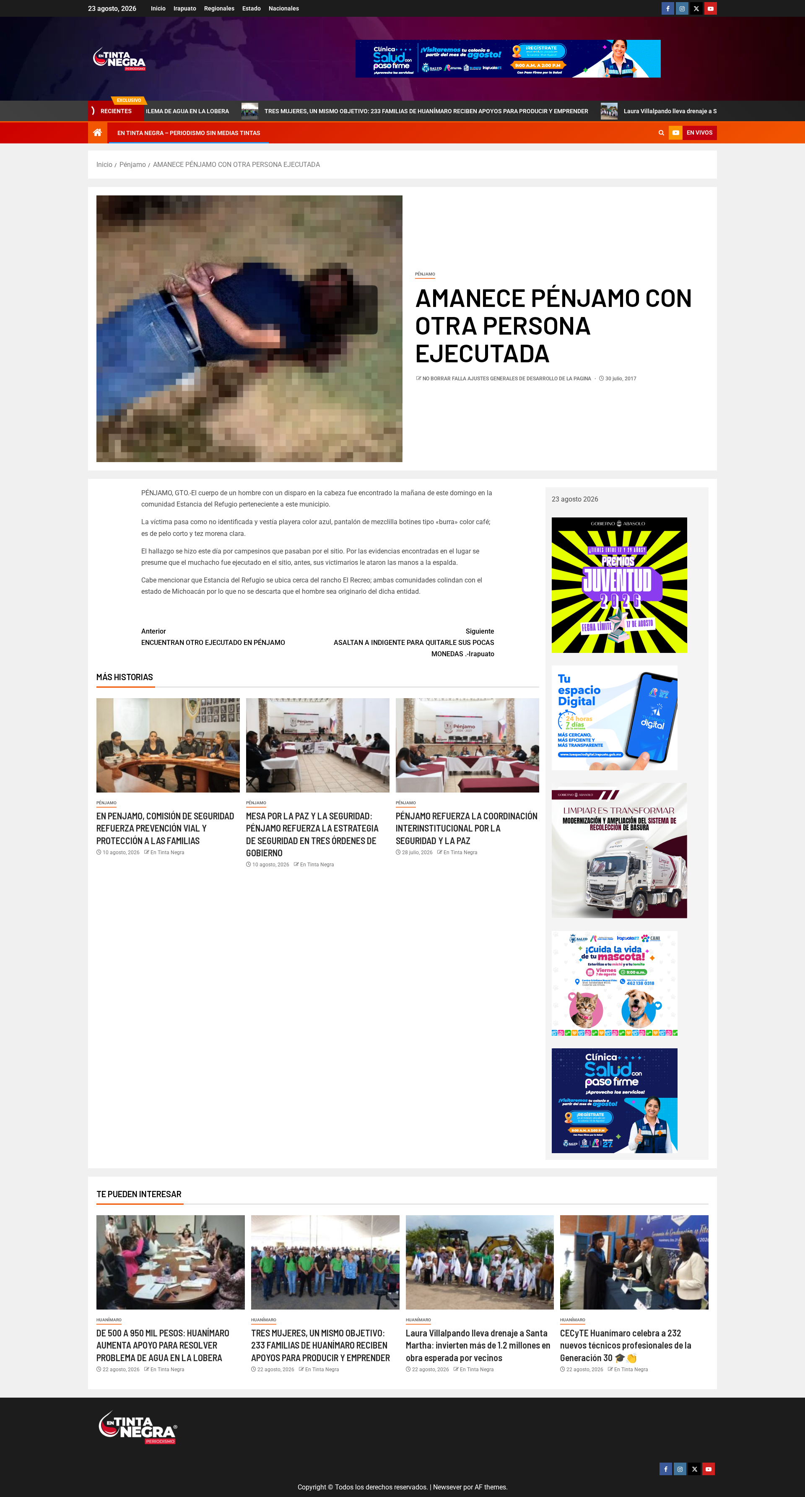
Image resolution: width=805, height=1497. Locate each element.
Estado (251, 8)
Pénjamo (425, 274)
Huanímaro (109, 1320)
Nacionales (284, 8)
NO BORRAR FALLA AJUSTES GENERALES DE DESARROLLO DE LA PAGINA (507, 379)
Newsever (447, 1487)
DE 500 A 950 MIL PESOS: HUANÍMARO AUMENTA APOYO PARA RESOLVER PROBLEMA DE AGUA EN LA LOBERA (162, 1345)
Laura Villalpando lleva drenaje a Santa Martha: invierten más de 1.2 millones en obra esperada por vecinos (478, 1345)
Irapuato (185, 8)
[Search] (661, 133)
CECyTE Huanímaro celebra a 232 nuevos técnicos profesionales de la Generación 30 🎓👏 (625, 1345)
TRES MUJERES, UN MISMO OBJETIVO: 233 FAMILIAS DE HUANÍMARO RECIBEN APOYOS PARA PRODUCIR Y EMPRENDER (356, 111)
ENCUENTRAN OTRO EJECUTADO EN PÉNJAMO (213, 637)
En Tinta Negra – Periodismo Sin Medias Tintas (188, 133)
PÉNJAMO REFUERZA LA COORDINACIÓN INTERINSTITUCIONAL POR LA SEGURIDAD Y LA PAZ (467, 828)
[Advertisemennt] (508, 58)
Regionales (219, 8)
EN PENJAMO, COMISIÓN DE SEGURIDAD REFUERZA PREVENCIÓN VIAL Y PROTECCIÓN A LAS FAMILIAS (165, 828)
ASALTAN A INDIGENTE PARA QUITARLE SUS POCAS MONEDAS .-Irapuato (414, 642)
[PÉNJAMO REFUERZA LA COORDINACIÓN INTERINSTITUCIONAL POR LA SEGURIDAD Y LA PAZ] (467, 745)
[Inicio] (97, 133)
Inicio (158, 8)
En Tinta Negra (167, 852)
